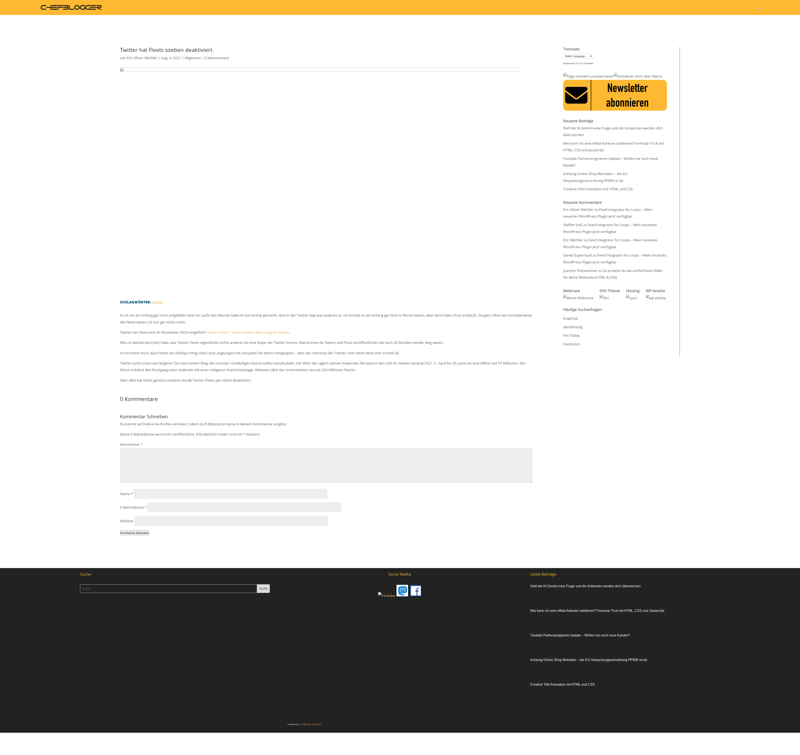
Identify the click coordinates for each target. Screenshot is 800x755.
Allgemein (193, 57)
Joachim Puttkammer (580, 270)
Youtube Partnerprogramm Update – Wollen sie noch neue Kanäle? (580, 635)
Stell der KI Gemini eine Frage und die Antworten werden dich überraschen (585, 586)
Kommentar (131, 444)
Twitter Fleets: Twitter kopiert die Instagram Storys (248, 332)
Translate (588, 63)
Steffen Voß (572, 224)
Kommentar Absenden (134, 533)
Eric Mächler (573, 240)
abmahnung (572, 326)
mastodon (571, 344)
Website (126, 520)
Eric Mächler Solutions (310, 724)
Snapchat (570, 318)
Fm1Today (571, 335)
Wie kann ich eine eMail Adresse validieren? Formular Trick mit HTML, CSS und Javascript (597, 610)
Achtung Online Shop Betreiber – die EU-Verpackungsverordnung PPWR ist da (588, 660)
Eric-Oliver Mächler (142, 57)
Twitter (157, 302)
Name (126, 493)
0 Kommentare (217, 57)
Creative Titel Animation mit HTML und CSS (598, 189)
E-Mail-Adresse (133, 507)
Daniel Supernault (577, 255)
